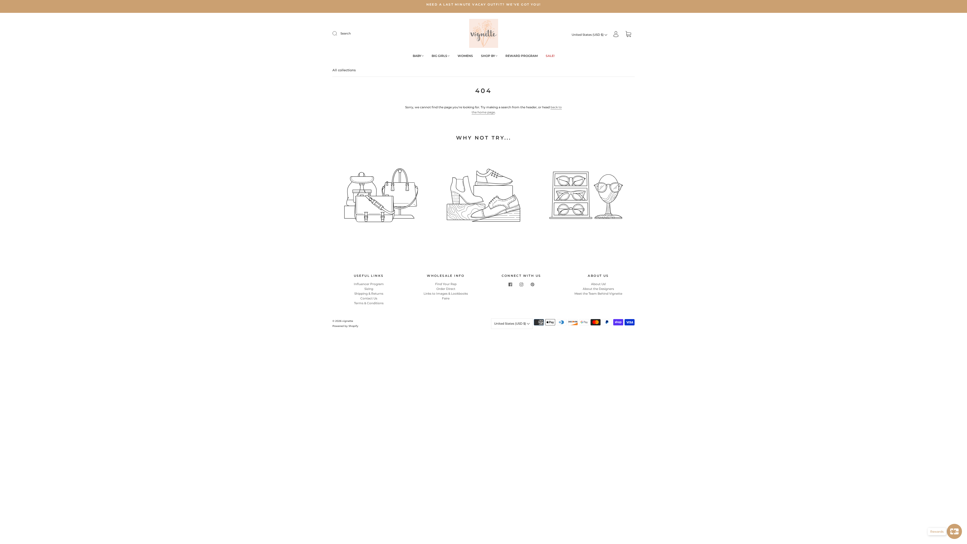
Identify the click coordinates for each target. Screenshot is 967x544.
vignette (347, 321)
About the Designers (598, 289)
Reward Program (521, 56)
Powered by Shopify (345, 326)
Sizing (368, 289)
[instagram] (521, 284)
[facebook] (510, 284)
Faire (446, 298)
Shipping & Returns (368, 293)
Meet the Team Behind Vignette (598, 293)
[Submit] (337, 33)
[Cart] (628, 34)
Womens (465, 56)
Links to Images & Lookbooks (446, 293)
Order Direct (445, 289)
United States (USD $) (588, 35)
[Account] (616, 34)
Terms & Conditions (369, 303)
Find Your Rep (446, 284)
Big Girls (439, 56)
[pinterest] (532, 284)
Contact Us (368, 298)
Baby (417, 56)
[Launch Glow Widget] (954, 531)
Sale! (550, 56)
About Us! (598, 284)
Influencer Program (369, 284)
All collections (344, 70)
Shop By (488, 56)
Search (345, 33)
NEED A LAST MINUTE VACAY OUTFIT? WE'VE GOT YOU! (483, 4)
